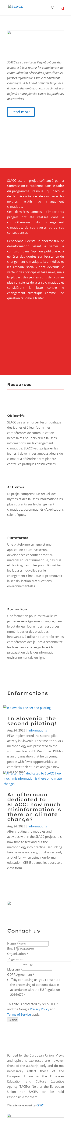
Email (12, 948)
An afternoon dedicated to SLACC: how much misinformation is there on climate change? (34, 806)
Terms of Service (19, 1014)
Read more (20, 111)
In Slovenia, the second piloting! (31, 721)
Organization (17, 954)
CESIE (39, 1105)
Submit (13, 1020)
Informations (37, 730)
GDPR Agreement (21, 974)
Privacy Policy (39, 1009)
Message (14, 969)
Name (12, 943)
